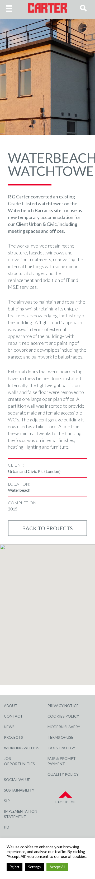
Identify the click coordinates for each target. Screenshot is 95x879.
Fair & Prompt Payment (62, 761)
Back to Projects (47, 528)
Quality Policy (63, 774)
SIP (7, 800)
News (9, 726)
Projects (13, 737)
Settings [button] (34, 867)
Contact (13, 716)
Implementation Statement (20, 814)
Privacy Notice (63, 705)
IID (6, 827)
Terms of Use (60, 737)
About (10, 705)
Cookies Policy (63, 716)
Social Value (17, 779)
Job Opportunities (19, 761)
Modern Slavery (64, 726)
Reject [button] (14, 867)
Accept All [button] (57, 867)
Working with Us (21, 748)
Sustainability (19, 790)
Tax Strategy (61, 748)
